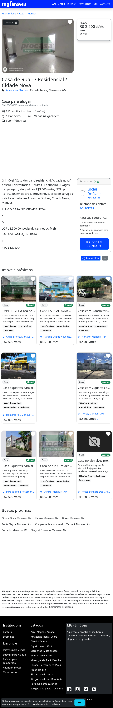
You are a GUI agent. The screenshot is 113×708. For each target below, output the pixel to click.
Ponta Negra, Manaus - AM (17, 524)
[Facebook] (69, 689)
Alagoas (41, 632)
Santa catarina (49, 683)
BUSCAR (71, 4)
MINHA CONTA (102, 4)
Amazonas (36, 636)
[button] (7, 49)
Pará (48, 660)
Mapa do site (10, 672)
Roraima (35, 683)
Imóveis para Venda (14, 650)
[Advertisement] (38, 150)
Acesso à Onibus (17, 90)
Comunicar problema (61, 607)
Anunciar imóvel (12, 667)
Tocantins (58, 688)
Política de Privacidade (55, 701)
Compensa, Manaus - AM (49, 524)
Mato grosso (50, 650)
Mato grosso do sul (41, 655)
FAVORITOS (85, 4)
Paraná (35, 665)
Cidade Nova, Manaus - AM (48, 90)
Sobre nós (8, 636)
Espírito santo (38, 646)
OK (79, 702)
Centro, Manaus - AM (46, 518)
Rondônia (56, 679)
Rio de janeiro (38, 669)
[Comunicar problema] (105, 258)
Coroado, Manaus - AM (14, 530)
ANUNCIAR (58, 4)
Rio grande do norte (42, 674)
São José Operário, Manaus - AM (49, 530)
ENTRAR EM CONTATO (94, 244)
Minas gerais (38, 660)
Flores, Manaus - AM (73, 518)
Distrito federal (39, 641)
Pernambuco (47, 665)
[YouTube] (94, 689)
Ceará (54, 636)
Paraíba (56, 660)
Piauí (58, 665)
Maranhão (36, 650)
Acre (33, 632)
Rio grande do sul (40, 679)
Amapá (51, 632)
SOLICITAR (87, 208)
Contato (7, 632)
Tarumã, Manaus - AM (78, 524)
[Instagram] (77, 689)
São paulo (45, 688)
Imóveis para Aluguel (14, 654)
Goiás (50, 646)
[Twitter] (85, 689)
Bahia (46, 636)
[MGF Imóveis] (14, 4)
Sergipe (35, 688)
